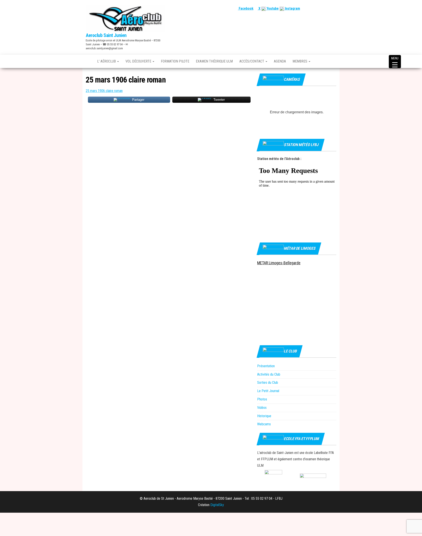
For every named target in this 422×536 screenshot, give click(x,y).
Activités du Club (268, 374)
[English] (318, 8)
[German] (328, 8)
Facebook (245, 8)
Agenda (280, 61)
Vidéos (262, 408)
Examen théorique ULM (214, 61)
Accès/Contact (252, 61)
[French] (312, 8)
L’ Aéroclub (107, 61)
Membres (300, 61)
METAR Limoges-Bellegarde (278, 263)
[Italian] (333, 8)
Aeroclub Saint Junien (106, 35)
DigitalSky (217, 505)
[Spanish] (323, 8)
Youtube (272, 8)
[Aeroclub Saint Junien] (88, 61)
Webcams (264, 424)
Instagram (292, 8)
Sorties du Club (267, 382)
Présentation (266, 366)
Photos (262, 399)
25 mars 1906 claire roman (104, 91)
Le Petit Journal (268, 391)
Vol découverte (139, 61)
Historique (264, 416)
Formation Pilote (175, 61)
